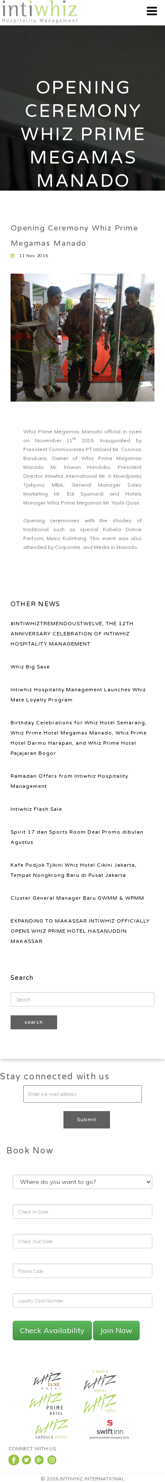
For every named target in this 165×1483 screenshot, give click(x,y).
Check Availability (52, 1330)
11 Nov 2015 (33, 255)
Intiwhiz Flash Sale (36, 809)
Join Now (116, 1330)
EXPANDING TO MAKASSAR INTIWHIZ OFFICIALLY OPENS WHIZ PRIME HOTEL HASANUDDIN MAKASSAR (80, 931)
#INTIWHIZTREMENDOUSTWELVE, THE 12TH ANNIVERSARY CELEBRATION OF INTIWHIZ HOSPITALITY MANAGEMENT (72, 634)
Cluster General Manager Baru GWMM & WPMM (77, 898)
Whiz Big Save (30, 667)
